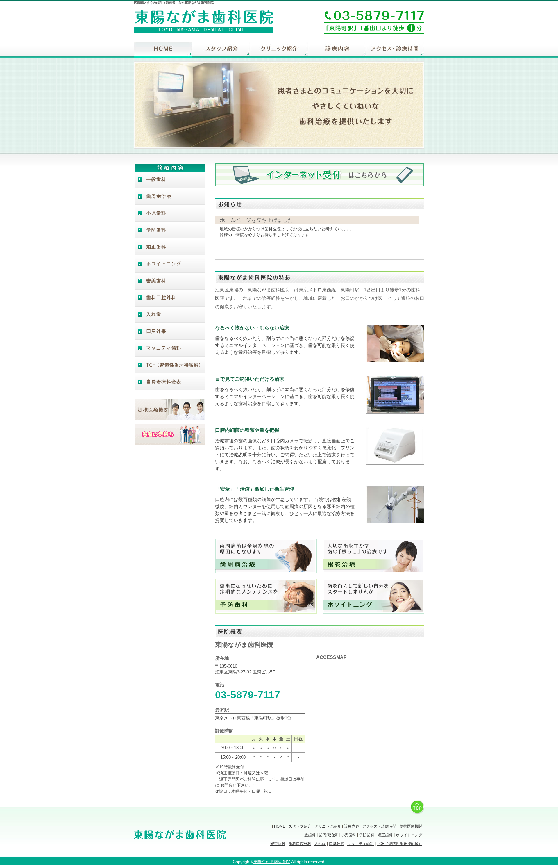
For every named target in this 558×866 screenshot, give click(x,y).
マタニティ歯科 (170, 348)
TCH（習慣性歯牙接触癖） (170, 365)
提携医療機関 (411, 826)
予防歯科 (170, 230)
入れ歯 (170, 314)
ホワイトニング (170, 264)
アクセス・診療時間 (395, 50)
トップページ (163, 50)
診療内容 (337, 50)
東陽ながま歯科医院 (271, 861)
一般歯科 (170, 179)
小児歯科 (170, 213)
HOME (279, 826)
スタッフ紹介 (221, 50)
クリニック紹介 (279, 50)
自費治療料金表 (170, 382)
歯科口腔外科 (170, 297)
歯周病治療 (170, 196)
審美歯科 (170, 280)
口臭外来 (170, 331)
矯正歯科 (170, 247)
